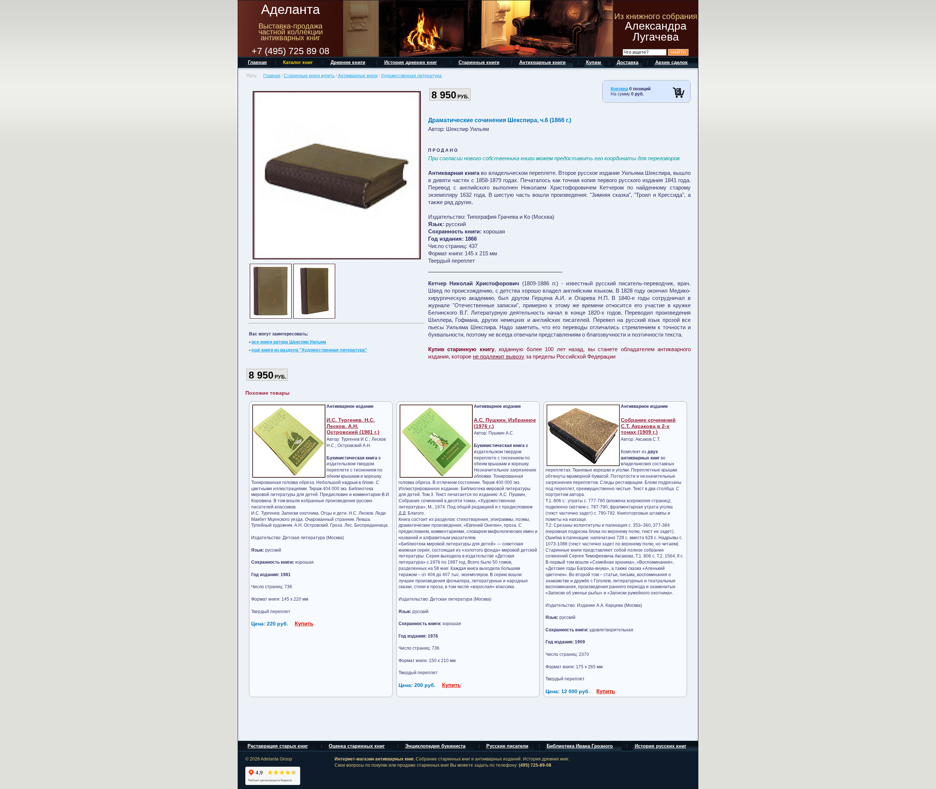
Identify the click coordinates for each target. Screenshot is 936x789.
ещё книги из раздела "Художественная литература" (309, 350)
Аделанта (290, 9)
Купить (304, 623)
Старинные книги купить (309, 75)
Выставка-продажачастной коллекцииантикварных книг (290, 32)
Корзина (619, 88)
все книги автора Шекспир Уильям (289, 342)
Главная (271, 75)
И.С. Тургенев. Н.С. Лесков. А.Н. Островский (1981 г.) (353, 426)
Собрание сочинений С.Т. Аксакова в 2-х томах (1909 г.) (648, 426)
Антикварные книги (358, 75)
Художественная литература (411, 75)
